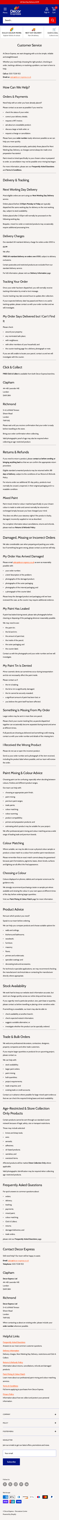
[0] (54, 9)
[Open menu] (5, 9)
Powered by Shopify (9, 1514)
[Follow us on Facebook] (5, 1484)
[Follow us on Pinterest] (21, 1484)
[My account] (46, 8)
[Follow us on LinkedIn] (27, 1484)
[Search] (52, 20)
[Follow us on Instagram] (16, 1484)
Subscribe (11, 1462)
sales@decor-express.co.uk (20, 77)
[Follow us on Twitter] (10, 1484)
